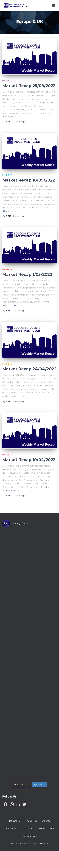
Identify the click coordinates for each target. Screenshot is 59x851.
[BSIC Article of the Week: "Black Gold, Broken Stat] (29, 733)
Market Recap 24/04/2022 (29, 368)
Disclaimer (15, 821)
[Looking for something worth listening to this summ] (29, 546)
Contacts (10, 829)
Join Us (46, 821)
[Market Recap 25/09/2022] (29, 56)
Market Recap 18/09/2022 (28, 180)
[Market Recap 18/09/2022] (29, 151)
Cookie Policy (29, 836)
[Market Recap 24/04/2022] (29, 340)
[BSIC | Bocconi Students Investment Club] (17, 5)
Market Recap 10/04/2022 (28, 459)
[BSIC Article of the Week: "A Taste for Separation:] (29, 640)
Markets (7, 81)
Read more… (10, 116)
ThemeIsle (42, 843)
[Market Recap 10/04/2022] (29, 430)
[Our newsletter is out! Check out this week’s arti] (29, 608)
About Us (32, 821)
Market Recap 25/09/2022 (28, 85)
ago (19, 121)
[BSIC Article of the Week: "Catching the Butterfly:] (29, 577)
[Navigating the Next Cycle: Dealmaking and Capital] (29, 702)
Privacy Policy (46, 829)
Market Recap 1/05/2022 (27, 274)
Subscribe (27, 829)
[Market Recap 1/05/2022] (29, 245)
